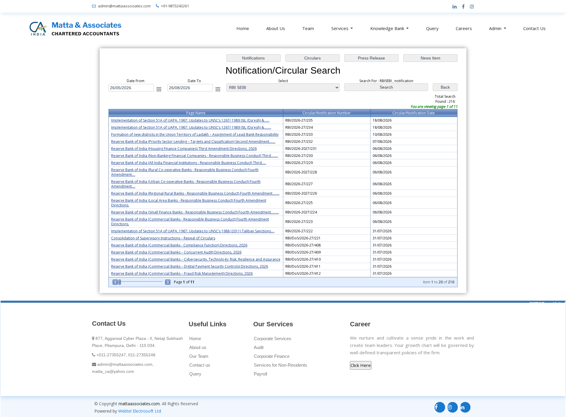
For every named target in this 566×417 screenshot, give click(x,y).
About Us (275, 28)
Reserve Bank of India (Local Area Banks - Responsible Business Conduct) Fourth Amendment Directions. (188, 203)
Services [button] (340, 28)
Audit (259, 347)
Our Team (198, 356)
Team (308, 28)
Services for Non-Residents (280, 365)
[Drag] (120, 282)
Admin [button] (496, 28)
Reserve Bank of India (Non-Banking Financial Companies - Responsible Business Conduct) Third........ (194, 155)
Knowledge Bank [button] (387, 28)
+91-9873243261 (175, 6)
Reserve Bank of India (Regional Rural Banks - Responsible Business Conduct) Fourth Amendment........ (195, 193)
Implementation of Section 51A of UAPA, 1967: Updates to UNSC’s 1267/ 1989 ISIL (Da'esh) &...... (190, 120)
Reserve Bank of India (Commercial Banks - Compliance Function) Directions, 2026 (179, 245)
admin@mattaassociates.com (124, 6)
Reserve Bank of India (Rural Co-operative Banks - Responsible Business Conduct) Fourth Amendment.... (185, 172)
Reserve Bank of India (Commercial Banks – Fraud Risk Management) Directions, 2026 (182, 273)
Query (432, 28)
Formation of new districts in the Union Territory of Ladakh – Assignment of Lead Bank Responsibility (195, 134)
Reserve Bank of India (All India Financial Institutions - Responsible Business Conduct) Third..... (188, 162)
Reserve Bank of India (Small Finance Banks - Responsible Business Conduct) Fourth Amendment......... (195, 212)
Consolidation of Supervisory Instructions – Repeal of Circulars (163, 238)
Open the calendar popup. (159, 89)
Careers (464, 28)
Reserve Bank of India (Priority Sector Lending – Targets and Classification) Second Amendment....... (193, 141)
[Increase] (167, 282)
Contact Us (534, 28)
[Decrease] (115, 282)
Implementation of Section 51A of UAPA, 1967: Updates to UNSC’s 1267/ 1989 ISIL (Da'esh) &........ (191, 127)
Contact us (199, 365)
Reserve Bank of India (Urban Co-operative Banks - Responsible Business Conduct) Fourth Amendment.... (186, 184)
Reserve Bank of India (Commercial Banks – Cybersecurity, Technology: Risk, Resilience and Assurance (195, 259)
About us (197, 347)
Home (242, 28)
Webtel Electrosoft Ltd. (140, 411)
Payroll (260, 373)
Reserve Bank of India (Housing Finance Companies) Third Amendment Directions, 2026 (184, 148)
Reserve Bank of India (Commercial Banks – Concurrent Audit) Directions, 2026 (176, 252)
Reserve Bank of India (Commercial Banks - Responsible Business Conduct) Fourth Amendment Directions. (190, 221)
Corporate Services (272, 338)
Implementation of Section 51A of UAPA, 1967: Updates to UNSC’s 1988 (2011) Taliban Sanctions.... (192, 231)
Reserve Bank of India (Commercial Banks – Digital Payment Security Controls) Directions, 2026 (189, 266)
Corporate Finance (271, 356)
